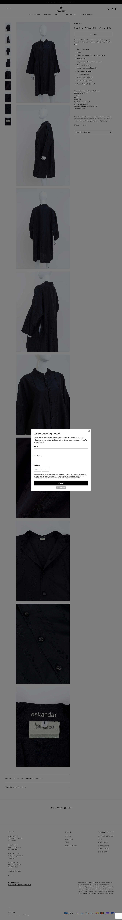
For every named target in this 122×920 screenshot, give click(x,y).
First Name (38, 456)
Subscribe (61, 483)
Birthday (37, 465)
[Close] (89, 431)
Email (36, 446)
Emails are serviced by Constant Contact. (70, 477)
